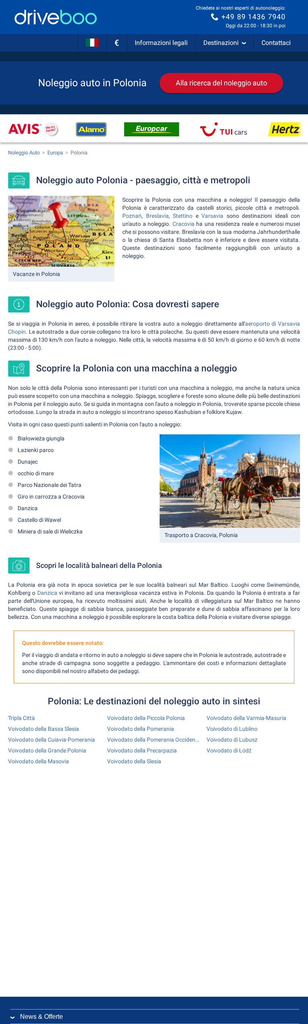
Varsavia (212, 216)
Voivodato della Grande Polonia (47, 750)
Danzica (47, 593)
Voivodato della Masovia (38, 761)
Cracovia (183, 224)
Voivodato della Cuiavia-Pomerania (51, 739)
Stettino (182, 216)
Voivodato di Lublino (232, 729)
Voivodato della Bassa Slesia (43, 729)
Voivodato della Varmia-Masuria (246, 718)
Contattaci (276, 43)
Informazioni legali (161, 43)
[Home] (56, 17)
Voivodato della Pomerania (140, 729)
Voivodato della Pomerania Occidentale (154, 739)
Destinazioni (221, 43)
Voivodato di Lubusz (232, 739)
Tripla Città (21, 718)
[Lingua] (92, 42)
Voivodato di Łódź (229, 750)
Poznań (132, 216)
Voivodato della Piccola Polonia (146, 718)
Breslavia (157, 216)
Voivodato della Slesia (134, 761)
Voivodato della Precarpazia (142, 750)
